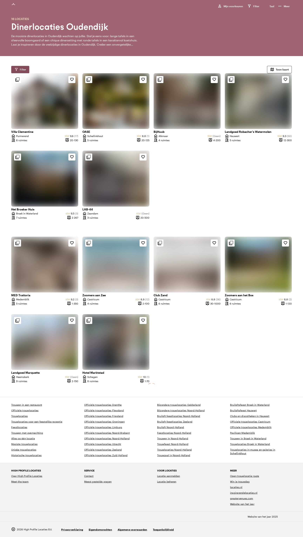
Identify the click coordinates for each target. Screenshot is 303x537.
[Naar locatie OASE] (115, 101)
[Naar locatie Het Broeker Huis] (44, 178)
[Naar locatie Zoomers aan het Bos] (258, 264)
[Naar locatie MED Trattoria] (44, 264)
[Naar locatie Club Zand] (187, 264)
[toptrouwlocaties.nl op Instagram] (269, 529)
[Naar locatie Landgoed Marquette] (44, 342)
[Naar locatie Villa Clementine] (44, 101)
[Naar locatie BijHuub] (187, 101)
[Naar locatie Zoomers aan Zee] (115, 264)
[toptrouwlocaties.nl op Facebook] (278, 529)
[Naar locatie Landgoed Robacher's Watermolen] (258, 101)
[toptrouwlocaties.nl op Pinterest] (288, 529)
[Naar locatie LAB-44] (115, 178)
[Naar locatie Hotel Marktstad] (115, 342)
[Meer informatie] (17, 79)
